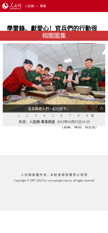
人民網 (29, 6)
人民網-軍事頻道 (42, 122)
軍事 (43, 6)
